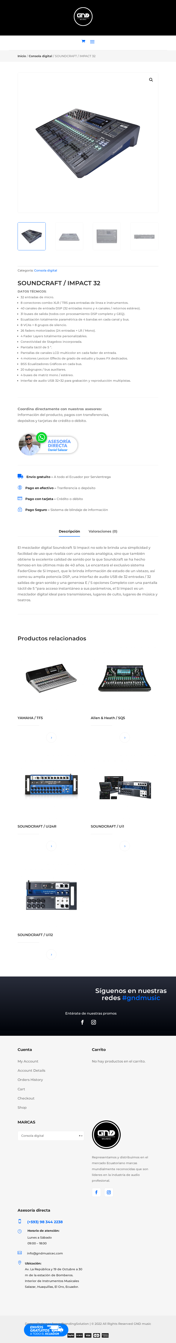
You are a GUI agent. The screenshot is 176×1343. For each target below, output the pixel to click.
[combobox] (51, 1136)
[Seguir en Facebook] (82, 1022)
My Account (28, 1061)
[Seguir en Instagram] (93, 1022)
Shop (22, 1108)
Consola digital (40, 56)
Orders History (30, 1080)
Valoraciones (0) (103, 531)
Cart (21, 1089)
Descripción (69, 531)
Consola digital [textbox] (50, 1136)
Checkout (26, 1098)
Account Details (31, 1070)
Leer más (51, 737)
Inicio (22, 56)
